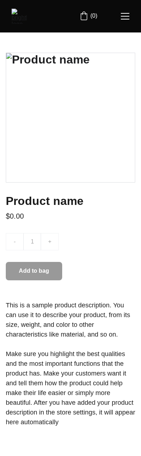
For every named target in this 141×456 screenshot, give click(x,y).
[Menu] (125, 16)
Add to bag (34, 271)
